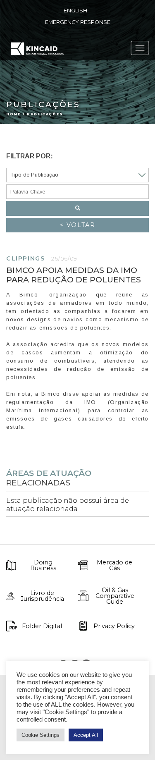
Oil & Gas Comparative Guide (114, 596)
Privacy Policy (114, 626)
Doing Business (43, 565)
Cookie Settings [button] (40, 735)
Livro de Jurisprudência (42, 596)
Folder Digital (42, 626)
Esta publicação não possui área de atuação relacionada (67, 504)
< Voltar (77, 225)
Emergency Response (77, 22)
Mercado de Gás (114, 565)
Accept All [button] (86, 735)
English (75, 10)
